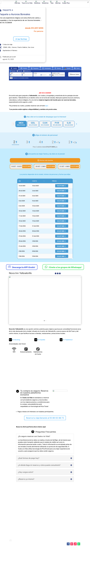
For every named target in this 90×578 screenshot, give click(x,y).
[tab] (21, 124)
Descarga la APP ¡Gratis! (21, 266)
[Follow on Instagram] (71, 543)
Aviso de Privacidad (47, 561)
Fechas (35, 73)
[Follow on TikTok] (75, 543)
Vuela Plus (66, 3)
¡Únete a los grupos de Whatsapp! (63, 266)
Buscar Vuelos (75, 74)
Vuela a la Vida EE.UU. (74, 548)
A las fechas (21, 39)
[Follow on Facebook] (68, 543)
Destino (23, 73)
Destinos (37, 3)
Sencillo (20, 71)
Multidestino (28, 71)
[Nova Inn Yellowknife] (45, 300)
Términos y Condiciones (48, 560)
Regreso (44, 73)
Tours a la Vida (27, 3)
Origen (11, 73)
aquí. (46, 106)
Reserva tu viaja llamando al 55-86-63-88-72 (45, 418)
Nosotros (45, 3)
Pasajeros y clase (56, 73)
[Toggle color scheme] (76, 124)
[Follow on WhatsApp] (78, 543)
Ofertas (17, 3)
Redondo (13, 71)
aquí (54, 555)
